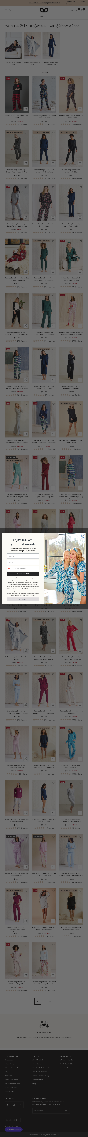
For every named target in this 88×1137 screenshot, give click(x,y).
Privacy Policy (24, 591)
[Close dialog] (83, 536)
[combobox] (10, 568)
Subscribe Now (23, 573)
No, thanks (23, 599)
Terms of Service (34, 591)
